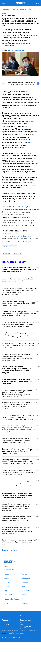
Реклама (23, 616)
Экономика (6, 253)
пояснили (21, 207)
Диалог (4, 13)
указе (30, 142)
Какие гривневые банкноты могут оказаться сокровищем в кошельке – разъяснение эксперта (18, 472)
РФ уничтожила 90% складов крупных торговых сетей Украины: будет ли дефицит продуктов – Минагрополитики (19, 291)
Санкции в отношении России (12, 250)
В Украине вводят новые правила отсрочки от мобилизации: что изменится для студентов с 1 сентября (17, 405)
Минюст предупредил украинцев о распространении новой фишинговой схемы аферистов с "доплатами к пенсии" (18, 393)
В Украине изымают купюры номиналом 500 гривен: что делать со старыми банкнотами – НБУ (19, 314)
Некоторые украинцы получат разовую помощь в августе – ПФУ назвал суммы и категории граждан (18, 462)
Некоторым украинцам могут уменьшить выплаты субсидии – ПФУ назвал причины (18, 303)
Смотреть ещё (9, 550)
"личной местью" (24, 236)
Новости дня (17, 253)
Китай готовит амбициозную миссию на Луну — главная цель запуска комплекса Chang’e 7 (18, 335)
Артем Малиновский (16, 50)
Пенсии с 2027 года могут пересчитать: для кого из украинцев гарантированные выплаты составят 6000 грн (18, 429)
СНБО (5, 246)
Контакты (6, 624)
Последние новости (14, 261)
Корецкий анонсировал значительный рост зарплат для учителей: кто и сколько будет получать (16, 370)
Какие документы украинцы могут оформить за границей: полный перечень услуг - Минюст (17, 440)
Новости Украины (30, 250)
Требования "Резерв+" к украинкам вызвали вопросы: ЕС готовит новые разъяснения (18, 345)
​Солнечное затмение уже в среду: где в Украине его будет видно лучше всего (19, 542)
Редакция (6, 620)
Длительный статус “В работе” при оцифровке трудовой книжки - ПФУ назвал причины (18, 451)
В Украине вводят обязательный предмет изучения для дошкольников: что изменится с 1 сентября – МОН (17, 357)
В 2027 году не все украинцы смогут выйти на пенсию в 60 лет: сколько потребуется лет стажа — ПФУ (18, 324)
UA (37, 3)
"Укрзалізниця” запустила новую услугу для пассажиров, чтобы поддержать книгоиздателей (16, 519)
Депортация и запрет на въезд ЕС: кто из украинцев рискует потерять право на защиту (18, 280)
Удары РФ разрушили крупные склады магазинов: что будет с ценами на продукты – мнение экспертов (16, 507)
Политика (13, 246)
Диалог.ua (5, 633)
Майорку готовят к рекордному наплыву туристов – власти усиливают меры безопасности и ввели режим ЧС (17, 530)
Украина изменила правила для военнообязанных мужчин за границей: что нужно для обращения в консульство (18, 484)
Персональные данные (26, 621)
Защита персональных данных (25, 626)
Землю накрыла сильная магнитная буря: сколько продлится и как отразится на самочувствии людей (18, 417)
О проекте (6, 616)
